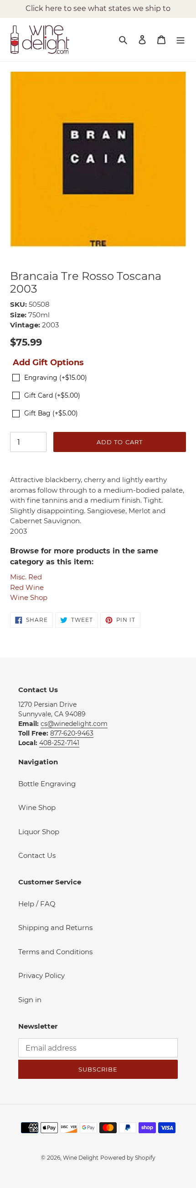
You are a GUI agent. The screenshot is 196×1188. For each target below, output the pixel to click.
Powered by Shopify (127, 1157)
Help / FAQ (37, 903)
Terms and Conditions (55, 951)
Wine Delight (80, 1157)
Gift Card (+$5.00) (52, 395)
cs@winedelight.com (74, 724)
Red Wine (27, 587)
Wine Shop (28, 597)
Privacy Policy (41, 975)
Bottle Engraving (47, 783)
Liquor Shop (38, 831)
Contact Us (37, 855)
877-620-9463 (71, 733)
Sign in (29, 999)
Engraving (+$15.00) (55, 377)
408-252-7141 (59, 743)
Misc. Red (26, 577)
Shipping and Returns (55, 927)
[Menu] (180, 39)
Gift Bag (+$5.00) (51, 413)
